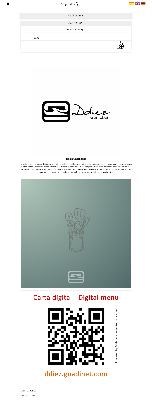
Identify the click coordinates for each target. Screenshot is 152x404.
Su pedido (67, 4)
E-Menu (33, 396)
